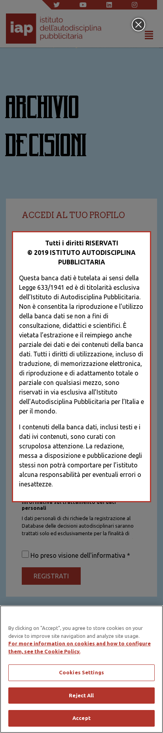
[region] (81, 669)
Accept (81, 718)
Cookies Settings (81, 672)
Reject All (81, 695)
